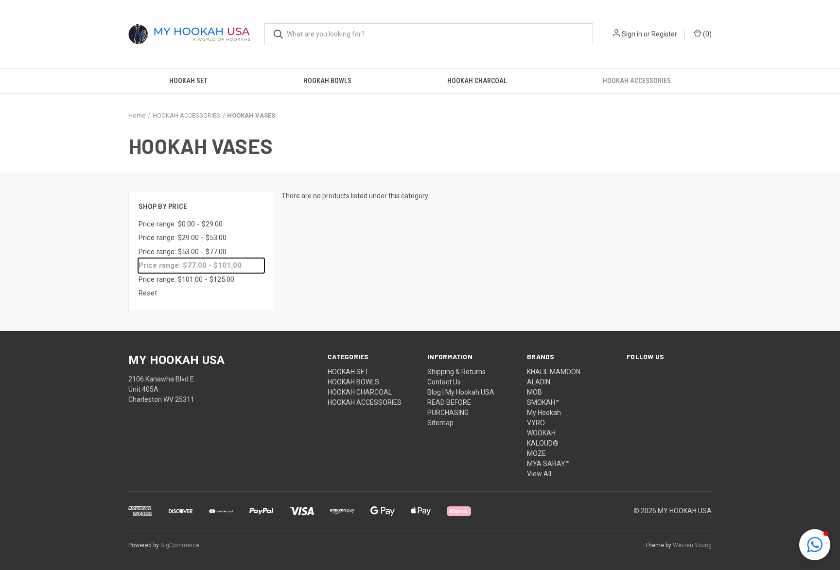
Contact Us (444, 382)
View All (539, 474)
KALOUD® (543, 443)
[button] (814, 544)
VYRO (536, 423)
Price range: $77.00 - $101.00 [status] (190, 265)
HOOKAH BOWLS (327, 81)
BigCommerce (179, 545)
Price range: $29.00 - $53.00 (183, 237)
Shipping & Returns (456, 372)
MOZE (536, 453)
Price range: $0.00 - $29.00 (181, 224)
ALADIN (538, 382)
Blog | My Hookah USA (460, 392)
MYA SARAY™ (548, 463)
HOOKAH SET (188, 81)
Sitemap (440, 423)
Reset (148, 293)
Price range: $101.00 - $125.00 (186, 279)
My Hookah (544, 412)
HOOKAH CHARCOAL (477, 81)
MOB (534, 392)
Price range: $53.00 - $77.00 (183, 251)
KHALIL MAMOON (553, 372)
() (706, 34)
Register (664, 34)
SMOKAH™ (543, 402)
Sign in (632, 34)
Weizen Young (692, 545)
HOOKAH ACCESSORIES (637, 81)
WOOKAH (541, 433)
